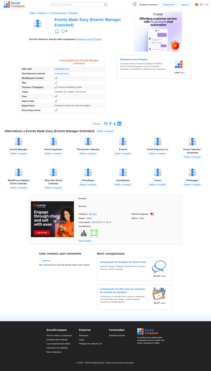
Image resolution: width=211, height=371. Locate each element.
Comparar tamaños (148, 4)
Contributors (85, 226)
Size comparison (54, 352)
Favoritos (57, 31)
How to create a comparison (59, 335)
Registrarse (168, 4)
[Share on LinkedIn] (119, 124)
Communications (57, 13)
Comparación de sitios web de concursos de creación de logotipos (122, 290)
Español (196, 4)
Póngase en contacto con (90, 343)
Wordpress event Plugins (89, 39)
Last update (84, 222)
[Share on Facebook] (110, 124)
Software (42, 13)
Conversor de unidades (57, 348)
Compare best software (57, 339)
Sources (83, 206)
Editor (135, 218)
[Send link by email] (106, 124)
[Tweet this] (115, 124)
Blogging (73, 13)
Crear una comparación (135, 4)
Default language (140, 214)
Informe (96, 124)
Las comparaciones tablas (58, 343)
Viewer (82, 218)
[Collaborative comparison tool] (14, 4)
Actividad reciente (117, 335)
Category (83, 214)
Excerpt (82, 198)
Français (206, 4)
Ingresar (185, 4)
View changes (85, 240)
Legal (81, 339)
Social (151, 331)
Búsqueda (105, 4)
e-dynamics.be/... (62, 73)
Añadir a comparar (105, 131)
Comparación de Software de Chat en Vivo (123, 262)
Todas (32, 13)
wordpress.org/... (62, 69)
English (201, 4)
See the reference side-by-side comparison (52, 39)
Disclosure (83, 335)
